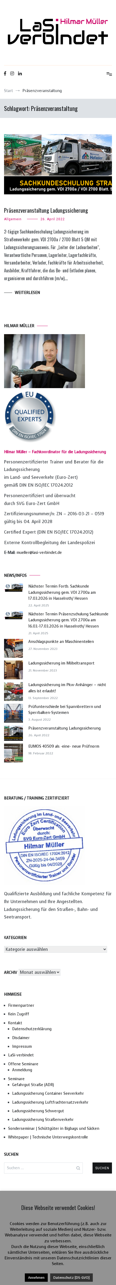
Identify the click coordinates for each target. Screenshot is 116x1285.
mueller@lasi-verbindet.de (39, 552)
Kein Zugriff (18, 1014)
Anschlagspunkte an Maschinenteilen (61, 641)
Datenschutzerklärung (32, 1029)
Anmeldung (22, 1070)
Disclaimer (21, 1037)
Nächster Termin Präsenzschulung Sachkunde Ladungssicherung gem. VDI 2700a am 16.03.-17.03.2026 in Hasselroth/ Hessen (68, 620)
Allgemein (13, 219)
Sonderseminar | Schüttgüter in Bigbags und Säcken (53, 1128)
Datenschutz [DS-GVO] (71, 1277)
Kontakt (15, 1023)
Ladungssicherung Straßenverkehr (43, 1119)
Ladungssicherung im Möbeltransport (61, 663)
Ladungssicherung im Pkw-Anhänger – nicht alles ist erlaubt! (67, 687)
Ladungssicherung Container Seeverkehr (48, 1093)
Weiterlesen (27, 292)
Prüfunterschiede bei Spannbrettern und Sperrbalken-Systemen (64, 709)
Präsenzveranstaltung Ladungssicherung (46, 210)
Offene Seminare (23, 1064)
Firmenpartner (21, 1005)
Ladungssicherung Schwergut (38, 1111)
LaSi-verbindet (21, 1055)
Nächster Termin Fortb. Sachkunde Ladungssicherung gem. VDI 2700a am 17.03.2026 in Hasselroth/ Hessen (62, 592)
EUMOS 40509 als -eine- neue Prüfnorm (63, 746)
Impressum (22, 1046)
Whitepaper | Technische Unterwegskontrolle (48, 1137)
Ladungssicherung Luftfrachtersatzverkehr (50, 1102)
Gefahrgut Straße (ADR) (33, 1084)
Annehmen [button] (36, 1277)
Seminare (16, 1078)
